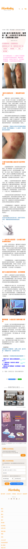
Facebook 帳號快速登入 (17, 483)
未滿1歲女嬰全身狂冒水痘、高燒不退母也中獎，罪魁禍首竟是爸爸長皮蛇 (13, 218)
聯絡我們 (25, 494)
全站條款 (8, 494)
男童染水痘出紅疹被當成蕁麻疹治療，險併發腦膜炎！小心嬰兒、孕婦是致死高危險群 (14, 128)
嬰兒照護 (12, 29)
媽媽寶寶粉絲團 (12, 379)
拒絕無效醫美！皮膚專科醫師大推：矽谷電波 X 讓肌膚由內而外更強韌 (21, 393)
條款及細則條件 (12, 481)
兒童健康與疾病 (14, 43)
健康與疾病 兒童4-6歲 (18, 46)
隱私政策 (18, 481)
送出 (23, 455)
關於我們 (3, 494)
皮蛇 (19, 48)
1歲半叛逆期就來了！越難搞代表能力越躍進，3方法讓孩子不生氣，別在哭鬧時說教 (10, 396)
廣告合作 (19, 494)
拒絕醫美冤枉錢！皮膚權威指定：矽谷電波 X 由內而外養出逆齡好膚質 (21, 403)
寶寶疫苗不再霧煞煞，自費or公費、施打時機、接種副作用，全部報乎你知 (14, 349)
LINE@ (19, 379)
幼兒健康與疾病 (5, 43)
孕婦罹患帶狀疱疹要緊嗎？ (17, 356)
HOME (3, 29)
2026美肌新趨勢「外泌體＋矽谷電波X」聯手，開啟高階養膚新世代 (7, 403)
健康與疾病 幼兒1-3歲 (7, 46)
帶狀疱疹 (12, 48)
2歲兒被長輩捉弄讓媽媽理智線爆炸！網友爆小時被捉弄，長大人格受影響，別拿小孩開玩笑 (20, 398)
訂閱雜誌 (14, 494)
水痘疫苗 (5, 48)
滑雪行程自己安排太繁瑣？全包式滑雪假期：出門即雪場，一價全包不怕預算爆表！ (14, 403)
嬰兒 (8, 29)
